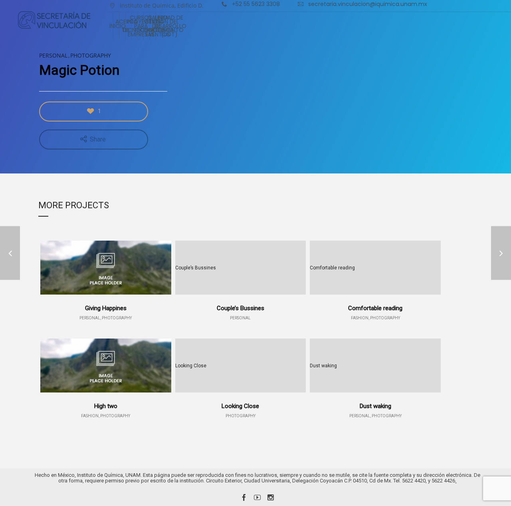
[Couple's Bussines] (10, 253)
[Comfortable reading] (501, 253)
